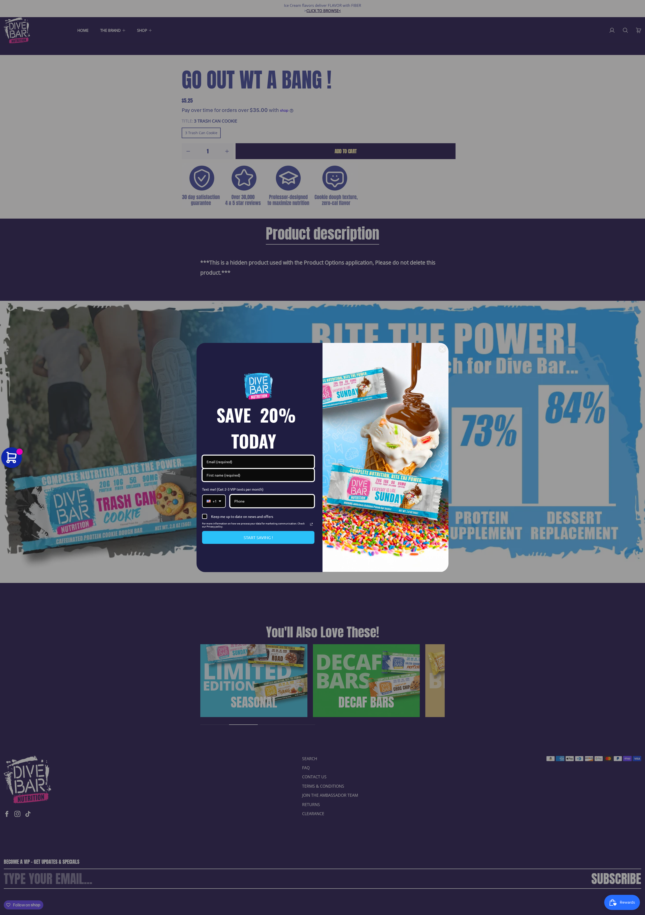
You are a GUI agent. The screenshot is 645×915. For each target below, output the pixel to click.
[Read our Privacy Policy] (311, 524)
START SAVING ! (258, 537)
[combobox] (214, 501)
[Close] (442, 349)
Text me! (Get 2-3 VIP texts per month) (233, 489)
